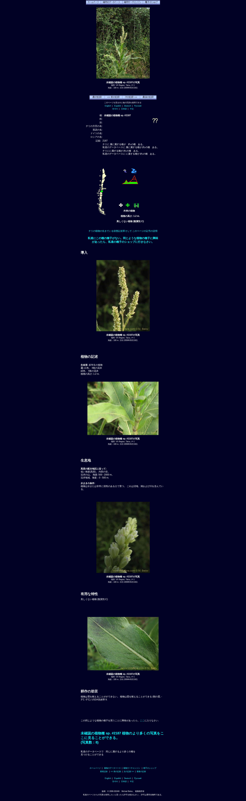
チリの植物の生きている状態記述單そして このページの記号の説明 (123, 231)
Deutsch (127, 106)
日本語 (124, 109)
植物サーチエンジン (131, 768)
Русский (137, 106)
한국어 (115, 109)
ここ (142, 720)
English (108, 106)
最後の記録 (141, 771)
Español (117, 106)
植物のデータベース (112, 768)
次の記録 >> (129, 771)
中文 (132, 109)
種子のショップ (149, 768)
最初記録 (103, 771)
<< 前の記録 (116, 771)
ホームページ (95, 768)
